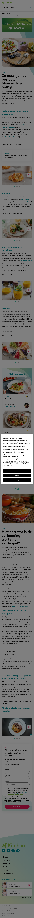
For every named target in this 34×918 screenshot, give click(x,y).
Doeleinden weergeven (17, 470)
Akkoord (17, 475)
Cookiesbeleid (20, 452)
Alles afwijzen (17, 479)
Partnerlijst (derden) (7, 465)
